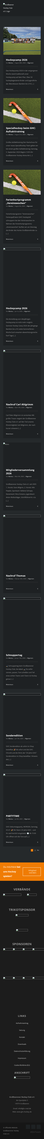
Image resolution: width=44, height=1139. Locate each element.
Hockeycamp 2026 (16, 59)
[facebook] (28, 1127)
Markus (11, 63)
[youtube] (39, 1127)
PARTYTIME (12, 815)
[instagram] (33, 1127)
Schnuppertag (14, 655)
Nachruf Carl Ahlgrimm (19, 404)
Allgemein (30, 63)
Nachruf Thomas (15, 575)
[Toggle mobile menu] (40, 10)
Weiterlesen (9, 89)
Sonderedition (14, 735)
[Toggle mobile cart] (36, 10)
